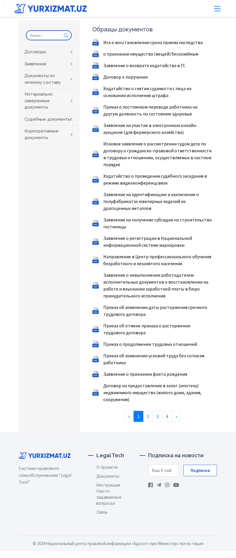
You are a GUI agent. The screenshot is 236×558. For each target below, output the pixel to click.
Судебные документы (47, 119)
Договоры (35, 51)
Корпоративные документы (41, 134)
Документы (107, 476)
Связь (102, 512)
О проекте (107, 467)
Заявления (35, 64)
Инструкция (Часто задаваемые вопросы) (108, 494)
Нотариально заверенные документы (38, 101)
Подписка (200, 470)
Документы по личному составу (42, 79)
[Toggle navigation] (217, 8)
